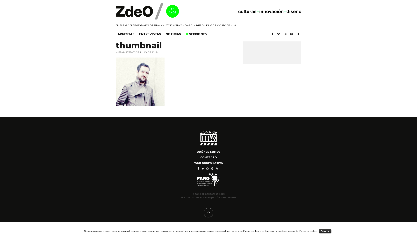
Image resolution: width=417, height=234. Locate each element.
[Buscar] (298, 34)
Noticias (173, 34)
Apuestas (126, 34)
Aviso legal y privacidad (196, 197)
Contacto (208, 157)
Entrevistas (150, 34)
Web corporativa (208, 162)
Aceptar (325, 231)
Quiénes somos (209, 151)
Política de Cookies (224, 197)
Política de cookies (308, 231)
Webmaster (124, 52)
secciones (197, 34)
